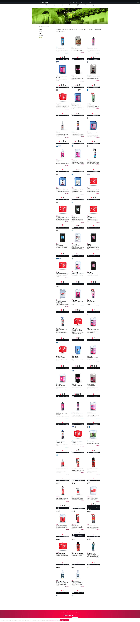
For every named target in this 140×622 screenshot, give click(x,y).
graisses (41, 35)
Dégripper (46, 6)
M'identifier (84, 2)
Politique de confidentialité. (53, 620)
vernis (40, 31)
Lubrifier (70, 6)
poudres (41, 29)
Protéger (85, 6)
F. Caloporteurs (93, 6)
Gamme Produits (42, 26)
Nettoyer (54, 6)
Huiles (40, 37)
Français (89, 2)
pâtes (40, 33)
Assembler (78, 6)
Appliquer (62, 6)
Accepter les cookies (64, 620)
